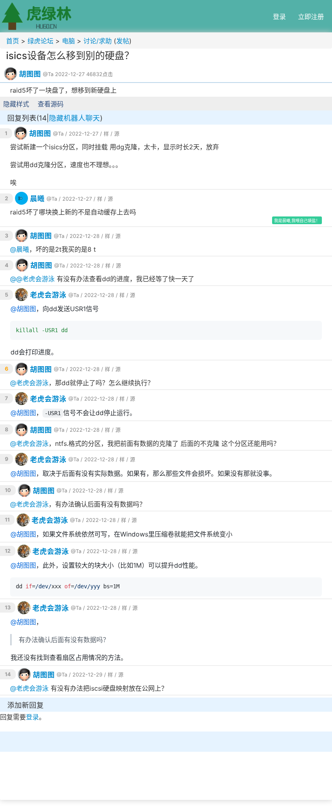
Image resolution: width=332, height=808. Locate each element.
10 (8, 490)
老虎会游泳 (38, 279)
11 (7, 520)
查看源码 (51, 104)
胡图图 (30, 74)
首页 (12, 41)
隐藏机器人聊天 (74, 118)
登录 (279, 17)
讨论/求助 (97, 41)
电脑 (68, 41)
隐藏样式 (16, 104)
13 (8, 607)
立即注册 (311, 17)
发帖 (122, 41)
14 (8, 674)
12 (8, 551)
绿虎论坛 (40, 41)
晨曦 (37, 198)
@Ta (48, 74)
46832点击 (99, 74)
